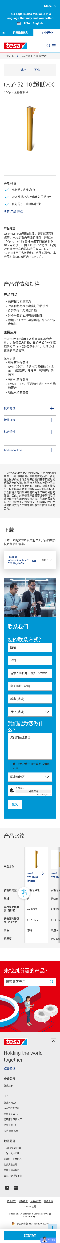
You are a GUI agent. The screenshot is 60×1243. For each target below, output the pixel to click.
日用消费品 (20, 33)
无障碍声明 (35, 1200)
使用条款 (48, 1200)
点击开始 (33, 791)
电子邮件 (20, 686)
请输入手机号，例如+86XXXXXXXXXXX (30, 673)
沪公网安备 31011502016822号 (33, 1223)
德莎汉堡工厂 (10, 1125)
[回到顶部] (53, 1041)
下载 (37, 70)
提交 (15, 804)
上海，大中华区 (12, 1153)
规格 (23, 70)
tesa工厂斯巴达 (11, 1108)
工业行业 (47, 33)
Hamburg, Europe (12, 1147)
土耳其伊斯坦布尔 (13, 1175)
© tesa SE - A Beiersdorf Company (26, 1213)
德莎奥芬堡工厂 (12, 1114)
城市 (17, 699)
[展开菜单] (53, 45)
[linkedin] (7, 1188)
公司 (13, 660)
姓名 (13, 647)
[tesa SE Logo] (16, 45)
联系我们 (30, 1236)
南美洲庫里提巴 (12, 1170)
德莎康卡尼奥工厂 (13, 1119)
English (38, 23)
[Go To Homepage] (3, 32)
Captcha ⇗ (44, 795)
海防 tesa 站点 (11, 1130)
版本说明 (11, 1200)
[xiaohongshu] (16, 1188)
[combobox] (27, 713)
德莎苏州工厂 (10, 1102)
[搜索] (48, 45)
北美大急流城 (10, 1164)
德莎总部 (8, 1085)
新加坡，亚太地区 (13, 1159)
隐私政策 (41, 764)
